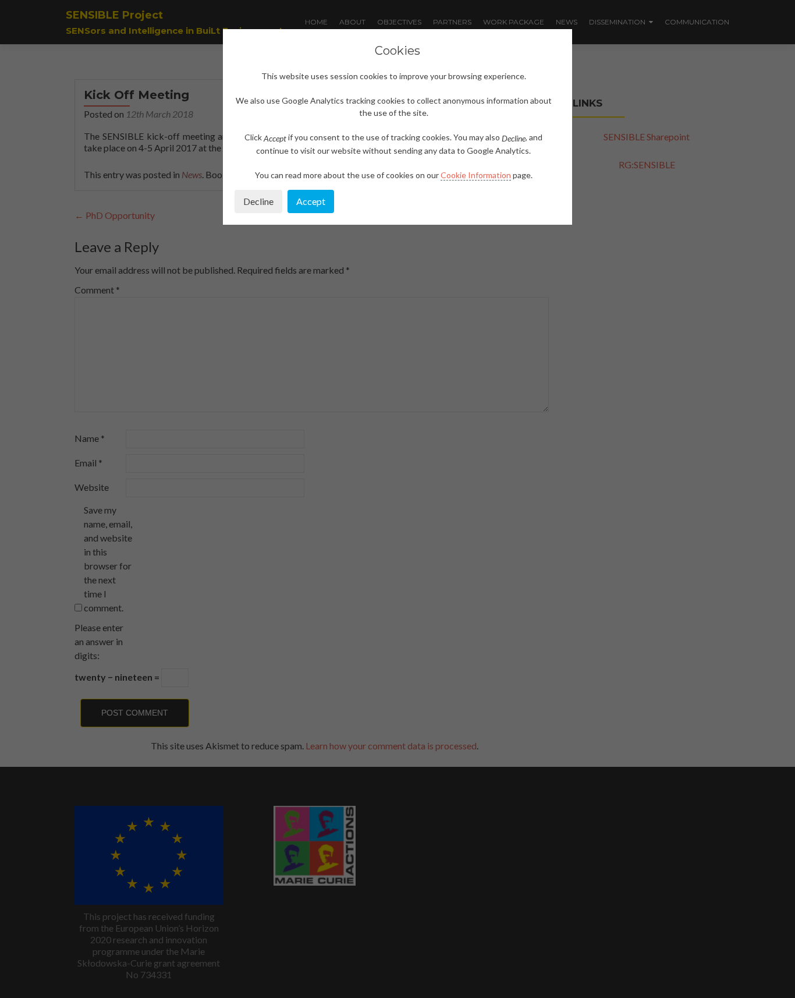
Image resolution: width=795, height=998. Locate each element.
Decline (258, 201)
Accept (310, 201)
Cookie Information (476, 175)
